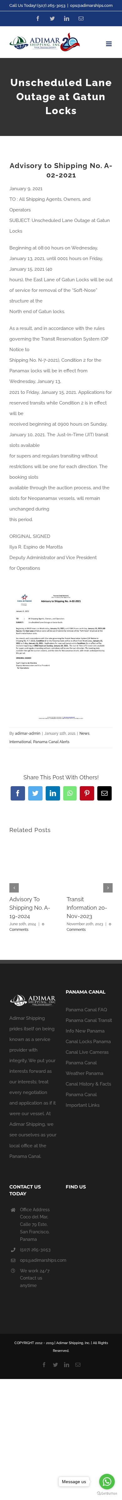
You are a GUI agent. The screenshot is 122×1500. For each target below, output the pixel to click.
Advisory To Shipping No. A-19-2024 (29, 908)
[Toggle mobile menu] (109, 44)
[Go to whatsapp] (107, 1481)
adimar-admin (27, 733)
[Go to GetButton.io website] (107, 1494)
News (84, 733)
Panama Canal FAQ (86, 1010)
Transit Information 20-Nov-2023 (87, 908)
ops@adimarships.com (91, 5)
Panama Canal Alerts (51, 742)
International (20, 742)
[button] (14, 888)
